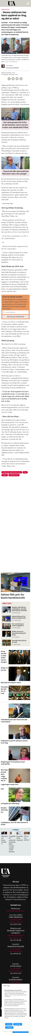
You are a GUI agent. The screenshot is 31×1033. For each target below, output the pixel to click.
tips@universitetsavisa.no (16, 911)
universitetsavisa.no (16, 922)
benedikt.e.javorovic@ (16, 935)
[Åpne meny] (28, 3)
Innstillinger (9, 1027)
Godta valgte (18, 1024)
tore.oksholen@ (15, 919)
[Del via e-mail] (17, 78)
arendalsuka (14, 475)
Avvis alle (9, 1024)
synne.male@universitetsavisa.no (16, 969)
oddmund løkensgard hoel (12, 472)
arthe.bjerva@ (16, 982)
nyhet (5, 475)
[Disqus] (15, 505)
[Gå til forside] (16, 3)
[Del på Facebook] (9, 78)
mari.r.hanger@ (15, 949)
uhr (25, 472)
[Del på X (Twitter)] (13, 78)
